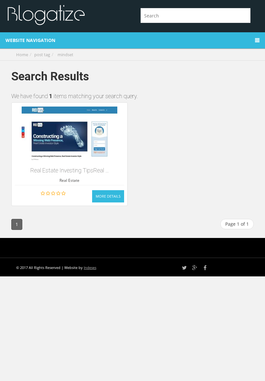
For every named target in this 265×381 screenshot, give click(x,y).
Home (22, 54)
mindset (65, 54)
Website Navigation (30, 40)
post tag (42, 54)
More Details (108, 196)
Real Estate (69, 180)
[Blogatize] (67, 14)
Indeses (90, 267)
